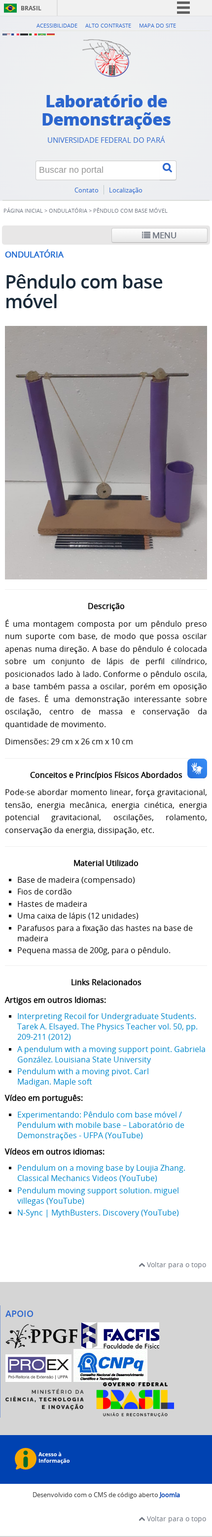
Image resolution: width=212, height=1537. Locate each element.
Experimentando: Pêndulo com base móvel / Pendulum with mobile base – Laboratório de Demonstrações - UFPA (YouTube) (100, 1125)
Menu (163, 235)
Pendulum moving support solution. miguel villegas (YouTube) (98, 1195)
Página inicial (23, 210)
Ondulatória (68, 210)
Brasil (31, 8)
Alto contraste (108, 25)
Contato (86, 190)
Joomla (170, 1495)
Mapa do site (157, 25)
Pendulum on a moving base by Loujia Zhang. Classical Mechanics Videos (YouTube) (101, 1173)
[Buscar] (168, 170)
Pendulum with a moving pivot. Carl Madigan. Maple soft (83, 1076)
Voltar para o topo (175, 1264)
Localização (125, 190)
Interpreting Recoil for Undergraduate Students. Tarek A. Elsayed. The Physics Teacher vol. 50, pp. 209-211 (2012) (107, 1026)
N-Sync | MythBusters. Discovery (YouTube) (98, 1212)
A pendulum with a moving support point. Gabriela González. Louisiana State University (111, 1054)
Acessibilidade (56, 25)
